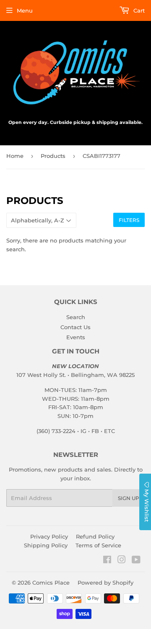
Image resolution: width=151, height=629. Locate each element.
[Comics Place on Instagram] (121, 560)
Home (14, 155)
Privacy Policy (49, 536)
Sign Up (128, 498)
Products (53, 155)
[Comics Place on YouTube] (136, 560)
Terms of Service (98, 545)
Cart (138, 10)
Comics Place (51, 582)
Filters (129, 220)
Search (75, 317)
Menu (25, 10)
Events (75, 337)
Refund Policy (95, 536)
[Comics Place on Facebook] (107, 560)
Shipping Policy (46, 545)
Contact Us (75, 327)
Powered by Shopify (105, 582)
